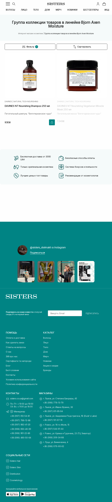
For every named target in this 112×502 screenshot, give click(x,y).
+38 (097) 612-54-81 (20, 416)
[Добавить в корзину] (52, 122)
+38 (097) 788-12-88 (20, 420)
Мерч (46, 356)
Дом (45, 351)
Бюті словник (12, 370)
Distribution (15, 474)
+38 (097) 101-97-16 (52, 420)
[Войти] (98, 4)
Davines (8, 102)
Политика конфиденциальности (21, 384)
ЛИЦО (24, 9)
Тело (45, 347)
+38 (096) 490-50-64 (20, 437)
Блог (8, 365)
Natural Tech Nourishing (26, 102)
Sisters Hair (15, 461)
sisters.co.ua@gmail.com (21, 398)
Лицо (45, 342)
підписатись (92, 313)
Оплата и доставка (15, 338)
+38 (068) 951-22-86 (20, 433)
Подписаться (37, 252)
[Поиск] (14, 4)
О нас (8, 351)
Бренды (47, 370)
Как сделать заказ (15, 342)
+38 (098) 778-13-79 (53, 402)
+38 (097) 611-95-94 (53, 411)
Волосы (47, 338)
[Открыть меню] (8, 4)
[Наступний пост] (89, 271)
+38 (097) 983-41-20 (20, 424)
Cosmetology (16, 480)
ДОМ (47, 9)
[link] (104, 4)
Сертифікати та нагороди (18, 361)
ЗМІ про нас (11, 356)
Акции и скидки (50, 365)
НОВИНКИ (72, 9)
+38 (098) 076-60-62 (53, 446)
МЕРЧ (58, 9)
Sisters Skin (15, 467)
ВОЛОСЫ (10, 9)
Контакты (10, 375)
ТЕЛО (36, 9)
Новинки (47, 361)
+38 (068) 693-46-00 (20, 429)
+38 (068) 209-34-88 (53, 437)
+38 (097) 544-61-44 (53, 429)
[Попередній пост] (22, 271)
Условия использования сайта (21, 379)
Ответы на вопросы (16, 347)
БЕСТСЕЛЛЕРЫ (90, 9)
